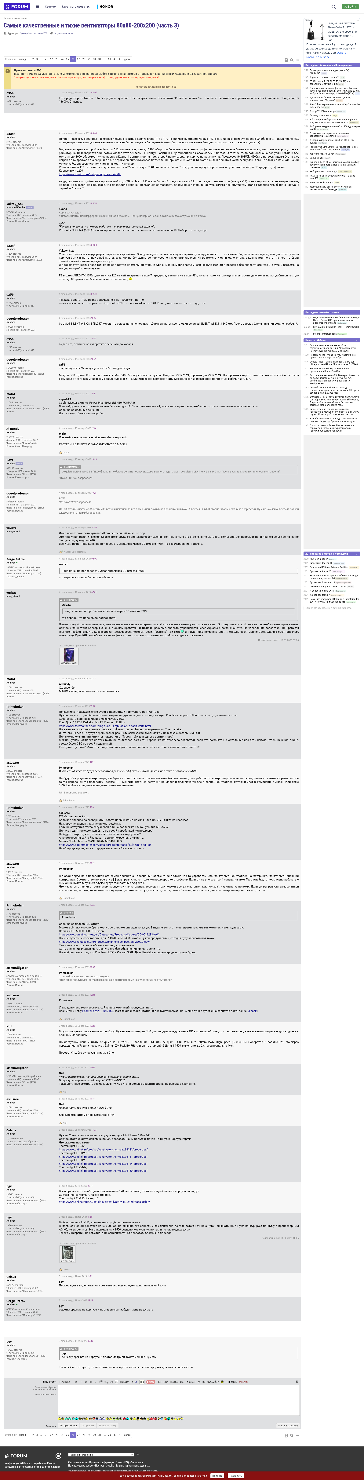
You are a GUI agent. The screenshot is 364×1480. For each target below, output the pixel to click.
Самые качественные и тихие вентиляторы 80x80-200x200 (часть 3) (91, 25)
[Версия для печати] (286, 60)
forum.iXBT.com (140, 1470)
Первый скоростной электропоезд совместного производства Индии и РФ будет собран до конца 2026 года (334, 390)
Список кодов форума (45, 1387)
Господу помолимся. (320, 115)
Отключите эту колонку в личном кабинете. (329, 608)
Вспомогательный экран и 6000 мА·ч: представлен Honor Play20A (329, 370)
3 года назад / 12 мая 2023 (76, 1300)
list (165, 1381)
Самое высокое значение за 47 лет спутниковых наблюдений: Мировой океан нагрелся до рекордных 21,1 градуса (333, 348)
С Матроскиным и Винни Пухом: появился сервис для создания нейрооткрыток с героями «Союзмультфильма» (332, 428)
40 (115, 59)
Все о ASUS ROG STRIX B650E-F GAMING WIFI (336, 327)
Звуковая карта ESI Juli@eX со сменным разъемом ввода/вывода (331, 188)
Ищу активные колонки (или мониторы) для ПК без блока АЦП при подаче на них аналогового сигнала (336, 320)
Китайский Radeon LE (321, 563)
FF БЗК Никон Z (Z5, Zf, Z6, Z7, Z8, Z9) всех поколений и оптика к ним (330, 82)
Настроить (236, 1475)
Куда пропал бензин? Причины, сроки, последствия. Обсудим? (330, 99)
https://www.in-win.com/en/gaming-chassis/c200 (90, 174)
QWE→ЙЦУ (213, 1381)
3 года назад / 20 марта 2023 (77, 706)
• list (159, 1381)
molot (66, 452)
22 (51, 59)
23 (57, 59)
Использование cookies (80, 1465)
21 (46, 59)
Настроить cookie (104, 1465)
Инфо (283, 92)
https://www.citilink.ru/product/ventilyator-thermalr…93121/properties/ (103, 1149)
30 (94, 59)
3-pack (252, 1011)
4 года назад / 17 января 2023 (78, 92)
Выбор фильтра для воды (323, 171)
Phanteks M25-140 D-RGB (98, 1011)
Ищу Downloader (319, 559)
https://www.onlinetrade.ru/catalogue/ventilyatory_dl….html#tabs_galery (104, 1202)
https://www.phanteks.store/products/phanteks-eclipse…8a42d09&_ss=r (104, 941)
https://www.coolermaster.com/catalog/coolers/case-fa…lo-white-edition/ (106, 845)
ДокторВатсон (28, 33)
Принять (217, 1475)
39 (109, 59)
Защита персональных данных (133, 1465)
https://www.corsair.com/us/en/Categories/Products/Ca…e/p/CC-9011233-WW (108, 934)
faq (55, 33)
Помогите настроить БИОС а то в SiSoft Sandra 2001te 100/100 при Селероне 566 (334, 600)
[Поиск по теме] (291, 60)
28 (83, 59)
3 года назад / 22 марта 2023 (77, 863)
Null (65, 1092)
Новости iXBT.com (315, 340)
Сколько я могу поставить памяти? (328, 586)
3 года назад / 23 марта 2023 (77, 905)
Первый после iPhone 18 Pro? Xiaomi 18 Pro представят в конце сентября (333, 356)
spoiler (125, 1381)
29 (89, 59)
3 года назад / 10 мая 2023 (76, 1185)
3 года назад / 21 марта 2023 (76, 762)
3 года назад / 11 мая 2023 (75, 1217)
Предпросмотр (108, 1425)
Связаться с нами (78, 1462)
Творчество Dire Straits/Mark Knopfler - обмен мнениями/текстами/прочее (334, 148)
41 (120, 59)
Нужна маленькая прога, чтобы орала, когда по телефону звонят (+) (334, 577)
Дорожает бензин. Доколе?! (324, 77)
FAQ (126, 1462)
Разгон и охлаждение (15, 18)
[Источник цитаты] (83, 212)
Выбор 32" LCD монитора (323, 111)
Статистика (136, 1462)
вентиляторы (65, 33)
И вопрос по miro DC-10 (322, 590)
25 (67, 59)
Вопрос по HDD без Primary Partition (329, 567)
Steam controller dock (325, 334)
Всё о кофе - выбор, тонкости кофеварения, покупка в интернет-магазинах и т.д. (333, 121)
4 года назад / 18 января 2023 (77, 428)
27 (78, 59)
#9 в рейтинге (33, 567)
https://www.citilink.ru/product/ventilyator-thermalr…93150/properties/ (103, 1170)
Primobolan (69, 800)
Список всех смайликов (44, 1389)
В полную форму (288, 1425)
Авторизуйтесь (68, 1425)
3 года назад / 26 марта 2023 (77, 1098)
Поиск (119, 1462)
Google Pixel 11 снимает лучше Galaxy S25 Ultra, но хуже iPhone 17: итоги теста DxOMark (334, 363)
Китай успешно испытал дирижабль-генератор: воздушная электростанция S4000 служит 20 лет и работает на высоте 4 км (334, 412)
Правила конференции (101, 1462)
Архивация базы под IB (322, 582)
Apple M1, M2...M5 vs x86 (322, 153)
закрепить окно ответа (45, 1394)
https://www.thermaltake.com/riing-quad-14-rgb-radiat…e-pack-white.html (105, 726)
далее (127, 59)
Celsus (66, 1269)
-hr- (199, 1381)
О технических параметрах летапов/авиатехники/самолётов (329, 134)
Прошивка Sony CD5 (320, 571)
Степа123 (42, 33)
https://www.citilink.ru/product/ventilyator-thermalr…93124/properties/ (103, 1163)
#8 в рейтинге (34, 976)
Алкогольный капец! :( (321, 182)
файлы (234, 1381)
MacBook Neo (317, 158)
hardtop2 (81, 552)
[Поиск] (334, 6)
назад (22, 59)
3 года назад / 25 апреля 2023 (77, 1129)
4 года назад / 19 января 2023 (78, 558)
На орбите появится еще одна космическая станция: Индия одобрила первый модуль (333, 420)
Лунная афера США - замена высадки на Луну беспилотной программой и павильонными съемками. (334, 165)
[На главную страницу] (17, 6)
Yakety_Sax (70, 552)
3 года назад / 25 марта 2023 (77, 1026)
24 (62, 59)
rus (204, 1381)
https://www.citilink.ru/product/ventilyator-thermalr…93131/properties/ (103, 1156)
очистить (243, 1381)
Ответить (293, 92)
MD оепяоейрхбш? (320, 595)
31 (99, 59)
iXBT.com (74, 1470)
